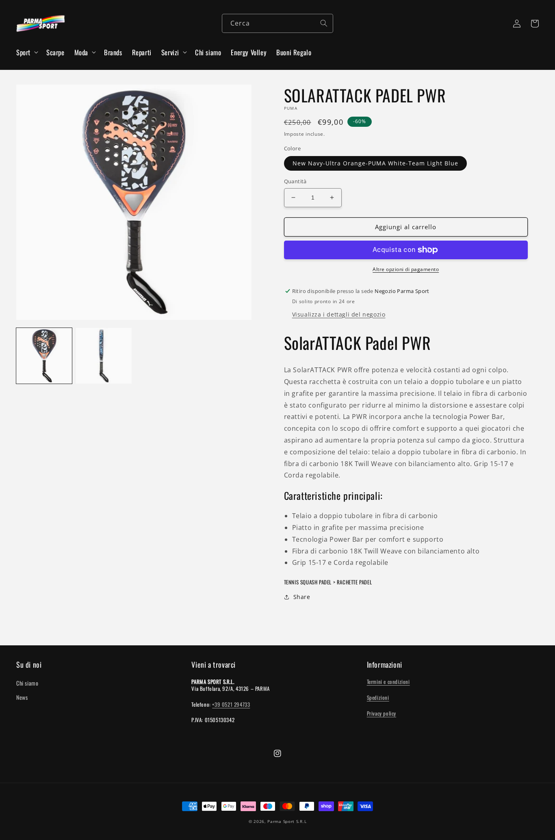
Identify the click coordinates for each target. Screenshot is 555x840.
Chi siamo (27, 683)
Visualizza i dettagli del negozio (339, 314)
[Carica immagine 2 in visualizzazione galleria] (104, 356)
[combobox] (277, 23)
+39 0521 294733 (231, 704)
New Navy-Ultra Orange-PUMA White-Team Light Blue (375, 163)
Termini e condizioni (388, 681)
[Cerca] (324, 23)
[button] (26, 52)
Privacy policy (381, 713)
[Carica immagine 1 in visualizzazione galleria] (44, 356)
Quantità (295, 181)
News (22, 697)
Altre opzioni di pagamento (406, 269)
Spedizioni (378, 697)
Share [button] (301, 597)
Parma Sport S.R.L (286, 821)
